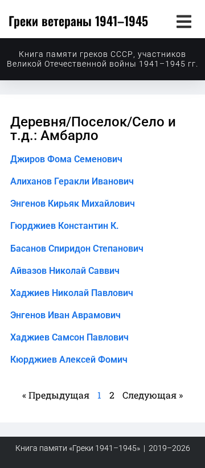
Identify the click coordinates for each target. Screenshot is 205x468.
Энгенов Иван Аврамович (65, 315)
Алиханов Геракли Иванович (72, 181)
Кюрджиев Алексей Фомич (69, 359)
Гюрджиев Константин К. (64, 225)
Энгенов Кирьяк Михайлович (72, 203)
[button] (184, 21)
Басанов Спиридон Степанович (77, 248)
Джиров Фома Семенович (66, 159)
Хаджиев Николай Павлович (71, 293)
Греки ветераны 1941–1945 (78, 20)
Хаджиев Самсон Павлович (69, 337)
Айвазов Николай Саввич (65, 270)
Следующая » (152, 395)
